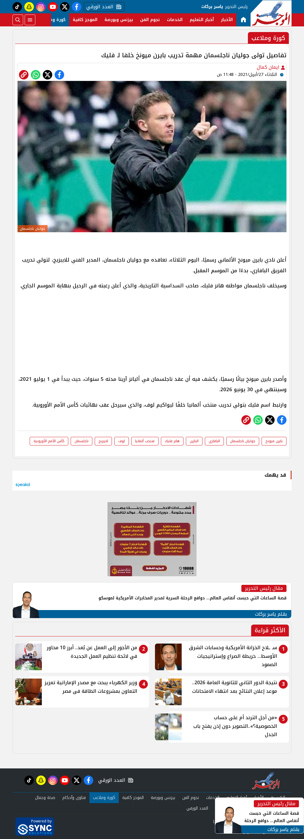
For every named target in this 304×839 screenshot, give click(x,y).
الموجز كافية (85, 20)
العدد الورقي (98, 7)
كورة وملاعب (53, 20)
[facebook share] (59, 74)
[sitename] (266, 780)
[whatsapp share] (35, 74)
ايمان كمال (269, 67)
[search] (17, 20)
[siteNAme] (271, 13)
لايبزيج (103, 441)
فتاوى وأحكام (74, 798)
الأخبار (227, 20)
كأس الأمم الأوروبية (49, 441)
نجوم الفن (150, 20)
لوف (121, 441)
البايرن (194, 441)
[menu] (30, 20)
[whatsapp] (23, 74)
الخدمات (175, 20)
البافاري (214, 441)
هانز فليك (172, 441)
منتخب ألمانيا (145, 441)
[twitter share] (47, 74)
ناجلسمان (81, 441)
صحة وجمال (45, 798)
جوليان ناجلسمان (242, 441)
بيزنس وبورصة (118, 20)
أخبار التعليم (202, 20)
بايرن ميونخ (274, 441)
